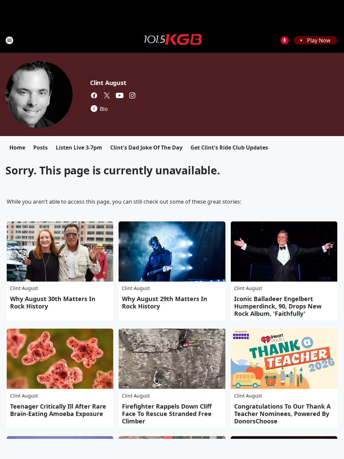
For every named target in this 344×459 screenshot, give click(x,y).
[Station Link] (172, 40)
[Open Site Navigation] (9, 40)
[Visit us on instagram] (132, 95)
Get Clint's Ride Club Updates (229, 147)
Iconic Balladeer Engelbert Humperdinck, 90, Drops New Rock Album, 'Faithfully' (277, 306)
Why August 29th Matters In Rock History (164, 302)
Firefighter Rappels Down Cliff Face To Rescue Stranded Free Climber (167, 414)
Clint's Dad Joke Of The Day (146, 147)
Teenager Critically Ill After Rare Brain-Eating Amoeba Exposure (58, 410)
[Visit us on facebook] (94, 95)
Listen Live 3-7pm (79, 147)
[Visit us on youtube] (120, 95)
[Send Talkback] (285, 40)
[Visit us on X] (107, 95)
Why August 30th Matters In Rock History (52, 302)
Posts (40, 147)
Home (17, 147)
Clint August (108, 83)
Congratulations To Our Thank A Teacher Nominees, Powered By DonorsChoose (282, 414)
